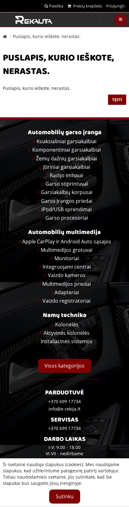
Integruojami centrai (67, 266)
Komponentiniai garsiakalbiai (66, 149)
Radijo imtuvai (66, 175)
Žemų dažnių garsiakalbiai (66, 158)
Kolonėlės (66, 324)
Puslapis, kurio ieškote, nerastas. (47, 36)
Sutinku (65, 496)
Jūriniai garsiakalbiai (66, 166)
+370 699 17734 (64, 428)
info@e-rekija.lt (64, 409)
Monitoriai (66, 258)
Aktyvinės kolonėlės (67, 332)
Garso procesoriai (66, 217)
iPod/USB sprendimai (66, 209)
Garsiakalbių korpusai (66, 192)
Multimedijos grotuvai (66, 249)
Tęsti (117, 99)
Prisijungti (115, 6)
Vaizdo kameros (66, 275)
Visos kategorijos (64, 365)
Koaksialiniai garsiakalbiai (66, 141)
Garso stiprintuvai (66, 183)
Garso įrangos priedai (66, 200)
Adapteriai (66, 292)
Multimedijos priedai (66, 283)
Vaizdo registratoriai (66, 300)
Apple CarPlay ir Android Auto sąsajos (66, 241)
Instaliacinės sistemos (66, 341)
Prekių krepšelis (86, 6)
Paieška (55, 6)
